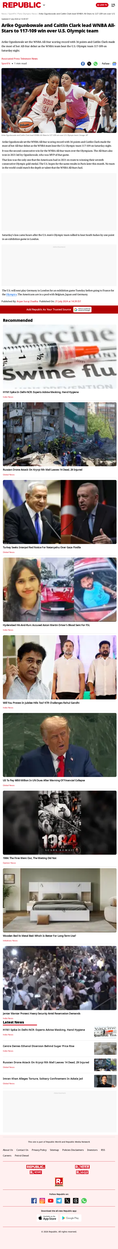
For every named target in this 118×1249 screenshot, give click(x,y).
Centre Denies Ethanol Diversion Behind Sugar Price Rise (38, 1046)
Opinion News (9, 863)
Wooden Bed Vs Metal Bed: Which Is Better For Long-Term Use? (39, 936)
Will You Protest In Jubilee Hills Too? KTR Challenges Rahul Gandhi (41, 703)
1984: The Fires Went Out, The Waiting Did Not (29, 858)
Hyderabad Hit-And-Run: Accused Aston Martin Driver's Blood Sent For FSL (46, 625)
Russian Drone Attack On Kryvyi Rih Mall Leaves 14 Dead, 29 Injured (42, 470)
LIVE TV (103, 4)
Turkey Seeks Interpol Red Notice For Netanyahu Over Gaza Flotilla (42, 547)
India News (8, 397)
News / (4, 14)
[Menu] (112, 5)
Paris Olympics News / (28, 14)
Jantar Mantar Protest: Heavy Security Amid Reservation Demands (41, 1013)
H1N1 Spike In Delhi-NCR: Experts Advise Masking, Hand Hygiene (41, 392)
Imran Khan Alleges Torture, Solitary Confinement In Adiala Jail (43, 1079)
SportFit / (12, 14)
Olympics (11, 294)
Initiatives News (10, 941)
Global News (9, 475)
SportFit (5, 63)
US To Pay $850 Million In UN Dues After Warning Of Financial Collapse (44, 780)
